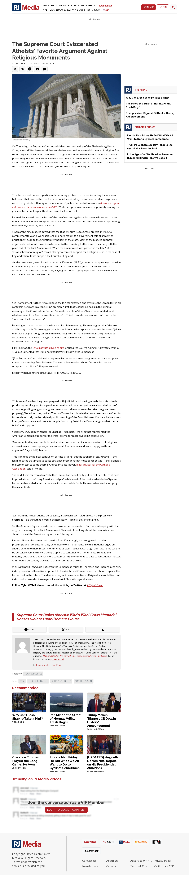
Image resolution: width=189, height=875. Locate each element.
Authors (48, 5)
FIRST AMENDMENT (38, 681)
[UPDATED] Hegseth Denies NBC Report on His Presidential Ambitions (102, 762)
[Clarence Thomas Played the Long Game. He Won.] (29, 744)
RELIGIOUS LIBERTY (61, 681)
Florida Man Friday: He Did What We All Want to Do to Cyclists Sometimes (65, 762)
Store (75, 5)
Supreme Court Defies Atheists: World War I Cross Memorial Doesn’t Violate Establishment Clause (66, 617)
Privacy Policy (162, 860)
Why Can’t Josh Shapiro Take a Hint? (27, 716)
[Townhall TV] (106, 5)
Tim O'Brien (18, 722)
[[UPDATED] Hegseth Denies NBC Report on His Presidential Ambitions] (104, 744)
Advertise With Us (141, 860)
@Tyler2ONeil (95, 585)
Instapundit (88, 5)
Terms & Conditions (141, 866)
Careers (111, 866)
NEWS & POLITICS (33, 674)
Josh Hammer (19, 768)
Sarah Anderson (95, 729)
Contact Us (89, 860)
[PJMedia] (26, 7)
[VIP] (105, 10)
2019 (22, 681)
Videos (96, 10)
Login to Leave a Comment (66, 809)
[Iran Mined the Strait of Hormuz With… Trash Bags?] (66, 702)
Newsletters (90, 866)
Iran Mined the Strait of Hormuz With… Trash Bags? (65, 718)
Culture (84, 10)
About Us (112, 860)
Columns (49, 10)
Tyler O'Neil (18, 63)
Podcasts (62, 5)
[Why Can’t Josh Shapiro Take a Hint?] (29, 702)
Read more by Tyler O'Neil (48, 665)
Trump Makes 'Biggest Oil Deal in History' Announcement (101, 720)
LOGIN (163, 7)
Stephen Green (57, 726)
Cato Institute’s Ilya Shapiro (48, 348)
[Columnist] (23, 645)
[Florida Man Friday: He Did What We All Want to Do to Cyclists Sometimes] (66, 744)
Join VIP (148, 7)
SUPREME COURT (83, 681)
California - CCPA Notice (165, 866)
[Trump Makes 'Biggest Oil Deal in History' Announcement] (104, 702)
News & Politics (67, 10)
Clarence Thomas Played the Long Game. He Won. (25, 760)
